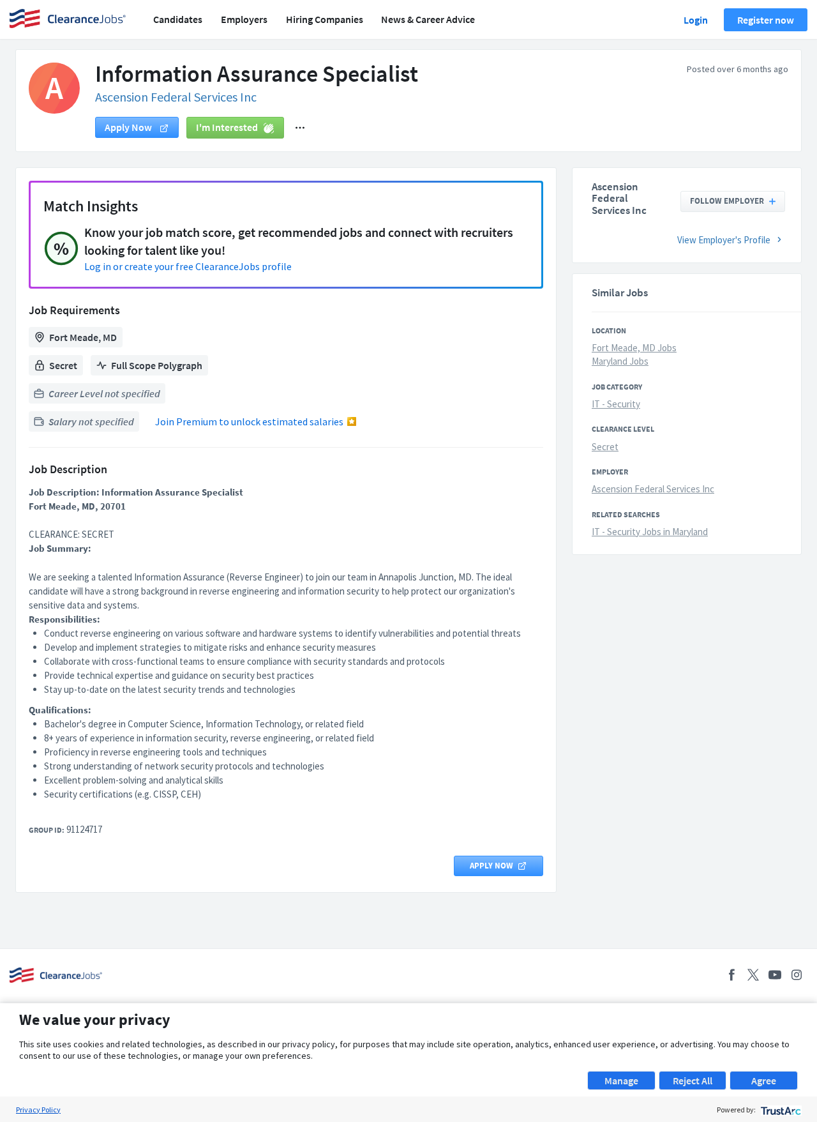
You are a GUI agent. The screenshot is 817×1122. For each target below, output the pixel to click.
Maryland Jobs (620, 361)
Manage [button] (621, 1080)
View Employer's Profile (723, 240)
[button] (300, 128)
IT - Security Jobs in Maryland (650, 532)
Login (696, 19)
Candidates (177, 19)
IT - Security (616, 404)
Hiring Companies (324, 19)
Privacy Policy (38, 1109)
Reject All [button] (692, 1080)
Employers (244, 19)
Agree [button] (763, 1080)
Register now (765, 19)
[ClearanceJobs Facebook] (731, 975)
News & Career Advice (428, 19)
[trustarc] (780, 1109)
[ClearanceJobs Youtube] (775, 975)
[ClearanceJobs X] (753, 975)
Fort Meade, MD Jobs (634, 348)
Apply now (129, 127)
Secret (605, 447)
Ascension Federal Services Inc (176, 97)
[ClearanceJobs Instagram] (796, 975)
